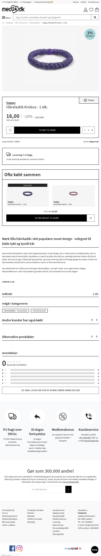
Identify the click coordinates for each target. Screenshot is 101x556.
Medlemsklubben (9, 519)
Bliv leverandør (8, 522)
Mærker (30, 513)
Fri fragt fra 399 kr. (11, 2)
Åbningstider (58, 534)
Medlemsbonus (59, 519)
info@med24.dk (91, 440)
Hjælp (94, 549)
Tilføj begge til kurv (47, 217)
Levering (56, 522)
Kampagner (27, 2)
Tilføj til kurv (47, 130)
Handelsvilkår (59, 516)
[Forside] (3, 23)
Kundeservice (93, 2)
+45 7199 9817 (85, 437)
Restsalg (31, 522)
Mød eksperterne (9, 516)
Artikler (83, 2)
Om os (5, 513)
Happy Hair (94, 141)
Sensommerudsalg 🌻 (44, 2)
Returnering (58, 525)
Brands (76, 2)
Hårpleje (9, 23)
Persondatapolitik (61, 528)
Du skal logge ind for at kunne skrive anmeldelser (50, 390)
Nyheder (31, 516)
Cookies (56, 531)
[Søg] (95, 17)
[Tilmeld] (68, 489)
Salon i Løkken (8, 525)
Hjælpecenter (59, 513)
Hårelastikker (35, 23)
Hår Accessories (21, 23)
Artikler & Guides (34, 519)
